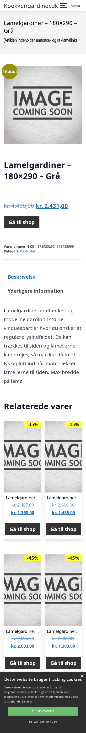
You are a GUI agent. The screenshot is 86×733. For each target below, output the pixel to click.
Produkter (28, 251)
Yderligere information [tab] (36, 290)
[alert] (43, 702)
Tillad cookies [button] (43, 711)
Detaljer (27, 701)
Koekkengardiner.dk (31, 6)
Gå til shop (22, 222)
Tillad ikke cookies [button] (43, 722)
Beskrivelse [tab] (21, 276)
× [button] (82, 676)
